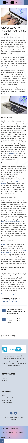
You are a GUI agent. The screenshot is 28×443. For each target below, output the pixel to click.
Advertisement (8, 398)
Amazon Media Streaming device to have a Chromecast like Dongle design (16, 311)
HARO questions (13, 153)
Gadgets (12, 432)
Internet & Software (9, 302)
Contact (6, 383)
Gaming (21, 432)
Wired (18, 182)
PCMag (3, 183)
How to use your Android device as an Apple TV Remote (14, 320)
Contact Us (7, 400)
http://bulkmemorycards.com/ (11, 221)
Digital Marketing (12, 428)
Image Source (5, 294)
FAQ (4, 395)
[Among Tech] (10, 2)
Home (5, 378)
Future (3, 432)
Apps (2, 428)
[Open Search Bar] (26, 2)
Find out (3, 244)
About (5, 380)
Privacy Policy (7, 402)
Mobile (3, 437)
